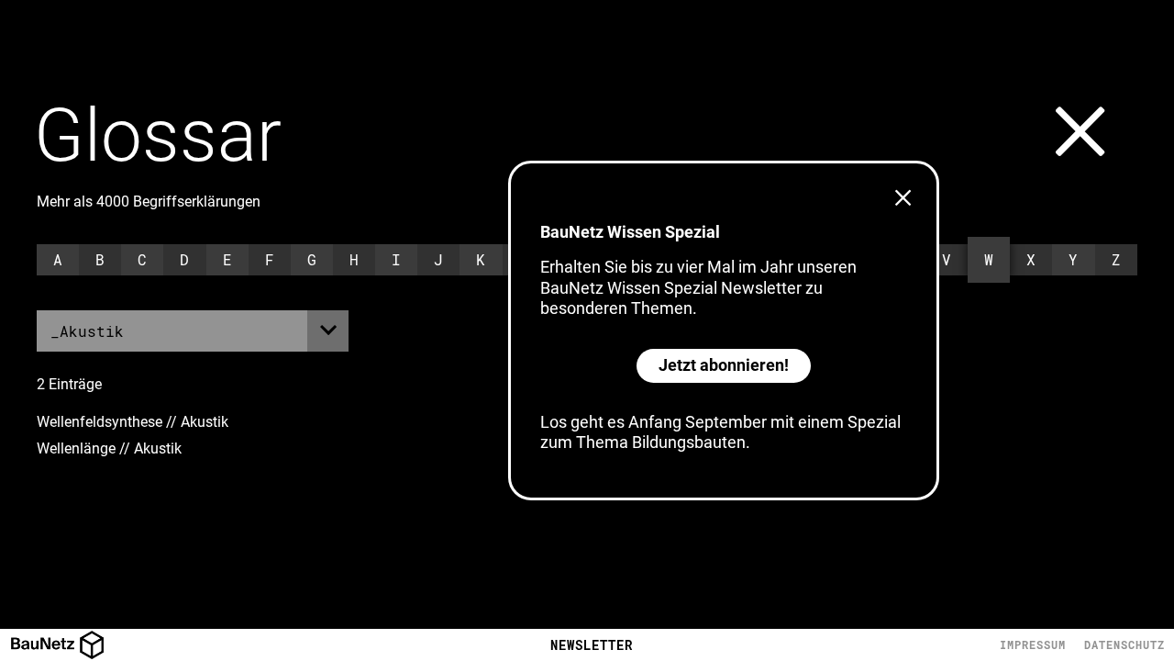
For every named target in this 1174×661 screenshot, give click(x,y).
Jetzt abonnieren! (724, 365)
